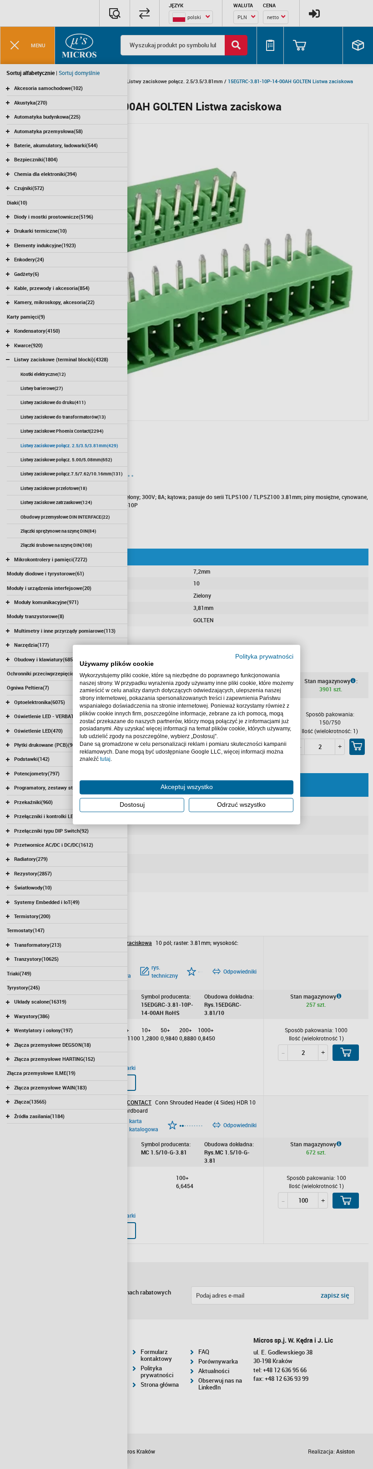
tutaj (105, 759)
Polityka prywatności (264, 656)
